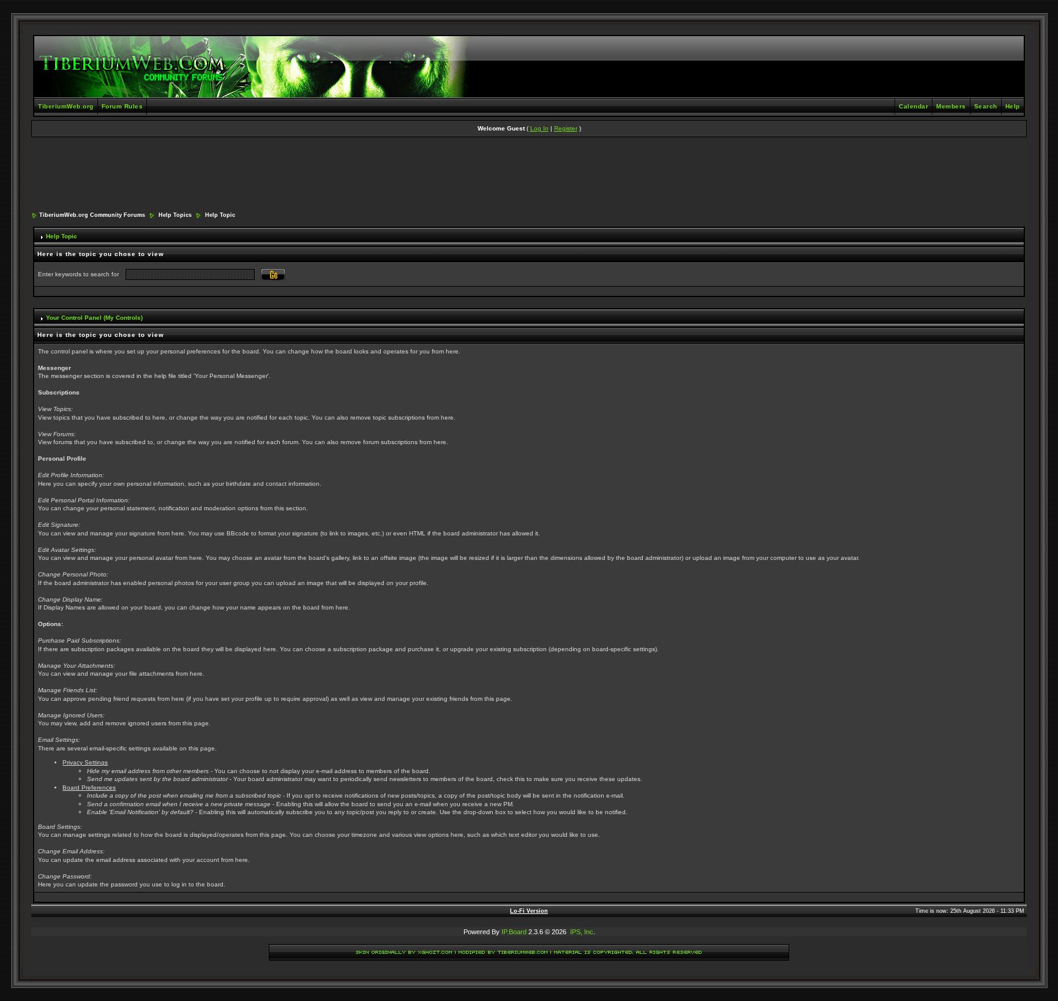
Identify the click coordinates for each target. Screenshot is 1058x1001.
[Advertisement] (529, 175)
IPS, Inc (581, 931)
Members (951, 106)
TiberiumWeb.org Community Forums (92, 215)
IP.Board (514, 931)
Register (565, 128)
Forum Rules (122, 106)
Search (985, 106)
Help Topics (175, 215)
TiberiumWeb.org (66, 106)
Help (1012, 106)
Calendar (913, 106)
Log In (539, 128)
